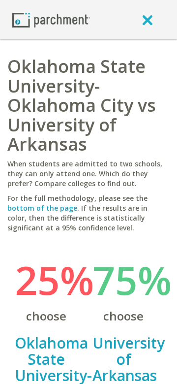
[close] (147, 20)
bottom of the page (42, 208)
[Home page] (51, 19)
